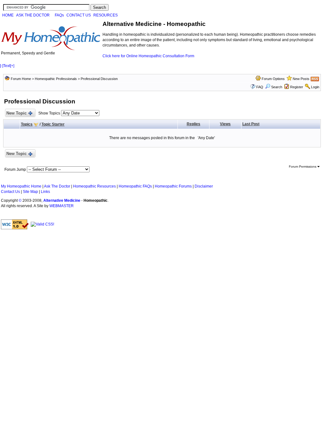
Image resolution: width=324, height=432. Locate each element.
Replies (193, 124)
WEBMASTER (61, 206)
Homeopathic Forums (173, 186)
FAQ (259, 87)
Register (296, 87)
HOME (8, 15)
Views (225, 124)
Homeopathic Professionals (56, 79)
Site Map (30, 191)
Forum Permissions (303, 166)
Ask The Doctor (57, 186)
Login (315, 87)
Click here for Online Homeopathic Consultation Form (148, 56)
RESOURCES (105, 15)
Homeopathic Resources (94, 186)
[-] (1, 66)
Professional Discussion (99, 79)
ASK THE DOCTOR (33, 15)
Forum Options (273, 79)
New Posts (301, 79)
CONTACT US (78, 15)
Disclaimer (204, 186)
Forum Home (21, 79)
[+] (12, 66)
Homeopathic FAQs (135, 186)
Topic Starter (53, 124)
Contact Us (10, 191)
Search (276, 87)
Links (45, 191)
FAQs (59, 15)
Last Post (250, 124)
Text (6, 66)
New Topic (16, 113)
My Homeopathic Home (21, 186)
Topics (27, 124)
